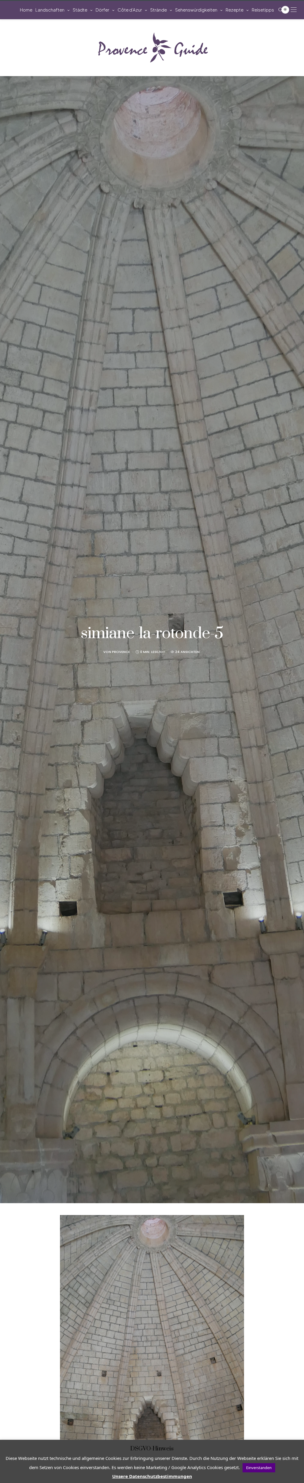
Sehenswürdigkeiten (196, 9)
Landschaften (49, 9)
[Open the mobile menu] (293, 10)
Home (26, 9)
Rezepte (234, 9)
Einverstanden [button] (259, 1467)
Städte (80, 9)
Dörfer (102, 9)
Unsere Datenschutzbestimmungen (152, 1476)
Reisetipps (263, 9)
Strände (158, 9)
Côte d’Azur (130, 9)
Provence (121, 651)
